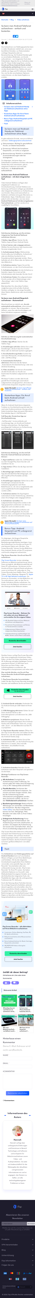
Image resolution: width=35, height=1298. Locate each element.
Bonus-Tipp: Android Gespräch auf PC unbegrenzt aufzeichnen (18, 120)
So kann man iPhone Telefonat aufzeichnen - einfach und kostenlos (18, 389)
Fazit (6, 124)
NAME (6, 1055)
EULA (4, 1288)
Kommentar (8, 1071)
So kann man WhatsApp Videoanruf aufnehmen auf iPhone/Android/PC (18, 522)
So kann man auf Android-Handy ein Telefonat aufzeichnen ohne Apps (16, 109)
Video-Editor (7, 809)
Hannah (4, 39)
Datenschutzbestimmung (9, 5)
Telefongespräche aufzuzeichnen (20, 140)
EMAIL (6, 1063)
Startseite (4, 19)
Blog (12, 19)
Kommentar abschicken (17, 1093)
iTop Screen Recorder (3, 13)
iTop (17, 1207)
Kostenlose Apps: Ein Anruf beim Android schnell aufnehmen (16, 115)
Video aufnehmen (23, 19)
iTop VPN (5, 9)
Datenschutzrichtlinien (9, 1286)
